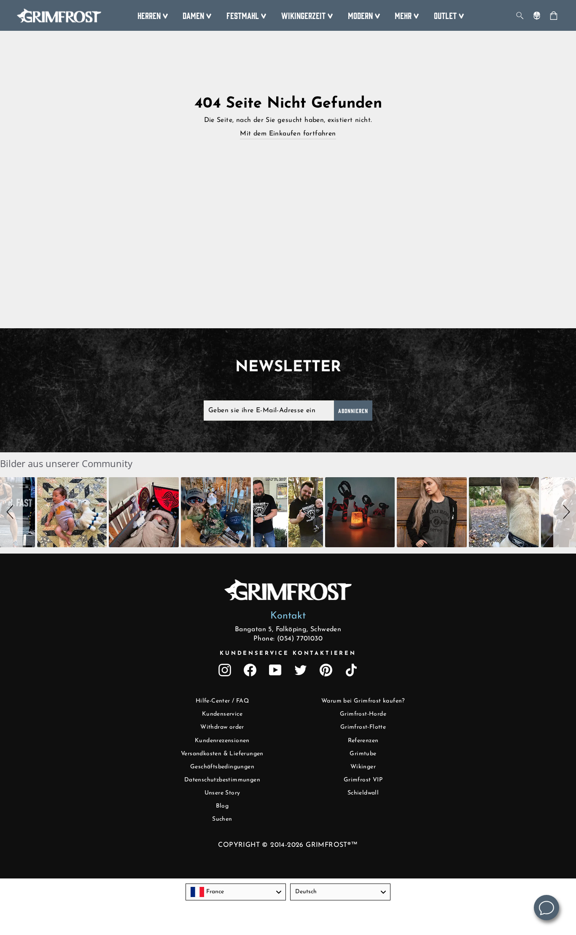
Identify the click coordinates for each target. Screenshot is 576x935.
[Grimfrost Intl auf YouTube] (275, 670)
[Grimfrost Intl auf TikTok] (351, 670)
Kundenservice (222, 714)
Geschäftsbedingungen (222, 767)
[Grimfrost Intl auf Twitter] (300, 670)
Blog (222, 806)
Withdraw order (222, 727)
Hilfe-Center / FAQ (222, 701)
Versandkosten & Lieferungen (222, 754)
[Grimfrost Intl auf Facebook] (250, 670)
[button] (11, 512)
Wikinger (363, 767)
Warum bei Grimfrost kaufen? (363, 701)
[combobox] (236, 892)
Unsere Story (222, 793)
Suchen (222, 819)
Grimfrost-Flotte (363, 727)
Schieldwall (363, 793)
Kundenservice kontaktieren (288, 653)
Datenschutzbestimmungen (222, 780)
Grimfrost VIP (363, 780)
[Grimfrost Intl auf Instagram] (224, 670)
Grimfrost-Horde (363, 714)
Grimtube (363, 754)
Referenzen (363, 741)
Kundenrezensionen (222, 741)
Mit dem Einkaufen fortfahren (288, 133)
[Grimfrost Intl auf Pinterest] (326, 670)
